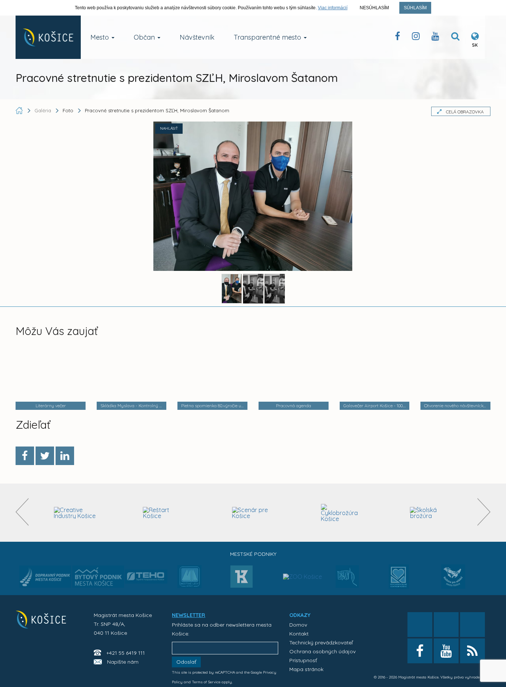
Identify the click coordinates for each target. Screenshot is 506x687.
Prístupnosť (303, 660)
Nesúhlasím (374, 7)
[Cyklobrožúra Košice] (342, 513)
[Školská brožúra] (431, 513)
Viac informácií (332, 7)
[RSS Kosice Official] (472, 650)
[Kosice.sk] (48, 37)
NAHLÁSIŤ (169, 128)
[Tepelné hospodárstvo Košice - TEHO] (146, 570)
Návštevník (197, 37)
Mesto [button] (100, 37)
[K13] (241, 579)
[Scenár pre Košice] (253, 513)
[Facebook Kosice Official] (397, 37)
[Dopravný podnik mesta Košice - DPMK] (45, 579)
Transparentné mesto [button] (268, 37)
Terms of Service (206, 682)
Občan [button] (145, 37)
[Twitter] (45, 456)
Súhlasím (415, 7)
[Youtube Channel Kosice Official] (435, 37)
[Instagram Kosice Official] (416, 37)
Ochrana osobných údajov (322, 651)
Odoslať (186, 661)
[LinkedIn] (65, 456)
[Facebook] (25, 456)
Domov (298, 624)
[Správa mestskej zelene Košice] (347, 579)
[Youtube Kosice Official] (446, 650)
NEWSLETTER (188, 615)
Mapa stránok (306, 669)
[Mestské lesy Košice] (189, 579)
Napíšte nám (123, 661)
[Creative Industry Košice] (75, 513)
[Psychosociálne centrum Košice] (399, 581)
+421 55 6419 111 (125, 653)
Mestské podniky (253, 554)
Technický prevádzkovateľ (321, 642)
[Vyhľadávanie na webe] (455, 37)
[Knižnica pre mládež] (453, 581)
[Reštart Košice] (164, 513)
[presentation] (22, 512)
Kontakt (299, 633)
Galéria (43, 110)
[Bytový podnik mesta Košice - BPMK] (98, 579)
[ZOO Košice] (302, 561)
